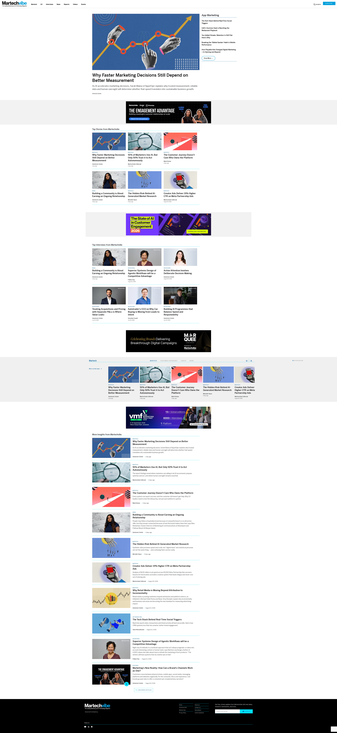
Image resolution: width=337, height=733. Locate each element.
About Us (197, 705)
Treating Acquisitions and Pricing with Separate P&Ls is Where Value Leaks (108, 312)
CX (41, 4)
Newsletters (198, 710)
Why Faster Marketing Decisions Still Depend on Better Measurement (108, 158)
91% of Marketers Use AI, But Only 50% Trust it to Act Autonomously (143, 158)
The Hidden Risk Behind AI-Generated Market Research (161, 544)
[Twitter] (86, 727)
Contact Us (198, 707)
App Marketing (137, 617)
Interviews (49, 4)
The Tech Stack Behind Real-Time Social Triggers (157, 619)
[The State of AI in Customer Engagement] (168, 224)
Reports (66, 4)
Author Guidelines (199, 713)
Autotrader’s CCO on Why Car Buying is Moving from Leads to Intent (143, 312)
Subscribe (329, 3)
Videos (75, 4)
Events (83, 4)
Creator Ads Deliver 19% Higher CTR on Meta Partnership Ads (247, 390)
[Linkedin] (89, 727)
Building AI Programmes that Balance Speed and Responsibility (178, 312)
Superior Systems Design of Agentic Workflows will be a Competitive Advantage (142, 273)
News (58, 4)
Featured (135, 665)
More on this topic (94, 369)
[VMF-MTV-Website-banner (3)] (168, 417)
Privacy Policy (182, 713)
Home (180, 705)
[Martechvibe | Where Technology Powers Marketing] (14, 4)
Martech (34, 4)
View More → (208, 58)
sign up (247, 711)
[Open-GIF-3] (168, 341)
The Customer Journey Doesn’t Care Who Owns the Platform (185, 390)
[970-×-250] (168, 112)
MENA (93, 190)
